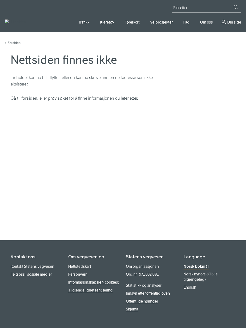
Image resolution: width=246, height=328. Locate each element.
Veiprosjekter (161, 22)
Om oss (206, 22)
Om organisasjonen (142, 266)
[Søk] (236, 7)
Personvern (77, 274)
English (190, 287)
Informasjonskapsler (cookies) (93, 282)
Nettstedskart (79, 266)
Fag (186, 22)
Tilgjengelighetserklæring (90, 290)
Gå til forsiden (24, 98)
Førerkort (132, 22)
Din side (234, 22)
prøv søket (58, 98)
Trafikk (84, 22)
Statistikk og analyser (143, 285)
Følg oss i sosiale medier (31, 274)
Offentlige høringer (142, 301)
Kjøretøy (107, 22)
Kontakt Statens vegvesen (32, 266)
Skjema (132, 309)
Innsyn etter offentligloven (148, 293)
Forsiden (14, 43)
